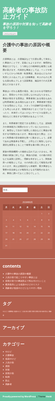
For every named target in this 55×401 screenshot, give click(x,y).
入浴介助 (25, 311)
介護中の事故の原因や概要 (18, 273)
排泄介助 (38, 311)
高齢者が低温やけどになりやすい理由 (23, 288)
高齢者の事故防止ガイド (25, 12)
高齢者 (8, 384)
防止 (46, 311)
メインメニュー (10, 34)
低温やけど (17, 311)
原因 (29, 311)
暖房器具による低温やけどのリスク (22, 284)
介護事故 (10, 311)
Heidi (49, 396)
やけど (5, 311)
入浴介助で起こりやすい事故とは (21, 277)
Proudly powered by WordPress (19, 396)
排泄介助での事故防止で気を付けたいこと (25, 280)
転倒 (43, 311)
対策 (33, 311)
